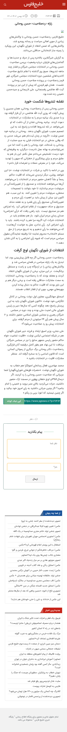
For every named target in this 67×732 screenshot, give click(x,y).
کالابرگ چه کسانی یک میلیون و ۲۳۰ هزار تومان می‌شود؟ (34, 691)
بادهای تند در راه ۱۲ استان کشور (46, 628)
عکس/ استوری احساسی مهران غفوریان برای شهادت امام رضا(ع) (35, 538)
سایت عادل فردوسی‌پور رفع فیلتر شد (43, 681)
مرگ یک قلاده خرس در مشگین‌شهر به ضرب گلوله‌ (37, 633)
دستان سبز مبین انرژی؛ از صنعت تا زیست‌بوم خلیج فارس (34, 644)
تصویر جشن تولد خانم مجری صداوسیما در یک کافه (36, 531)
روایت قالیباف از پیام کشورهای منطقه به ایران (39, 654)
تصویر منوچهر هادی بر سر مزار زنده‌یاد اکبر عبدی (38, 560)
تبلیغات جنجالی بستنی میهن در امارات (43, 649)
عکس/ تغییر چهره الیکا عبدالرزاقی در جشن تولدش (37, 526)
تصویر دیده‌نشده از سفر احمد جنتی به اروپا (40, 521)
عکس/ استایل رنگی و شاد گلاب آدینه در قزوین (39, 565)
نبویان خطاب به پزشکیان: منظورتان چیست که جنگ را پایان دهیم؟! (35, 674)
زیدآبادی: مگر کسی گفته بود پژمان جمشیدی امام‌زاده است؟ (36, 665)
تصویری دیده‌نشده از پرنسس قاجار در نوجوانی (39, 696)
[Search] (5, 5)
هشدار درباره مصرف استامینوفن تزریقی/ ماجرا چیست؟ (35, 623)
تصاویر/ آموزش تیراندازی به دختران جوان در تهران (37, 659)
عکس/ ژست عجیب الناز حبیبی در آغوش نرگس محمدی (35, 570)
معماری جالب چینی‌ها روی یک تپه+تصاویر (40, 555)
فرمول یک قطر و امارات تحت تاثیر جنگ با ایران (39, 618)
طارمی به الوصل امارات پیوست (46, 686)
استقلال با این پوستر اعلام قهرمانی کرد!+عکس (39, 545)
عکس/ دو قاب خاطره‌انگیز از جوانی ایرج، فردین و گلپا (36, 550)
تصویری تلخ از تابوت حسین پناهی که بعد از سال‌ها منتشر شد (34, 592)
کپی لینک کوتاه (14, 401)
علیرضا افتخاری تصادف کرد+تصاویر (44, 638)
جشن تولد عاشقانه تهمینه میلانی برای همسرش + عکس (34, 575)
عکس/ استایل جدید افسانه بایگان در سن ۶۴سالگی (37, 586)
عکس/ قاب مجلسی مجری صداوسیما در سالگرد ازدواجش (34, 580)
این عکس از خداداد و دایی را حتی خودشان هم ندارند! (35, 599)
